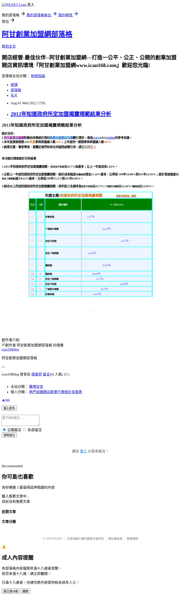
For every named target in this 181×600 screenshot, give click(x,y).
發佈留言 (9, 435)
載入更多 (9, 408)
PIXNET (57, 538)
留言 (46, 374)
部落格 (16, 90)
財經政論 (38, 76)
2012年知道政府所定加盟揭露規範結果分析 (61, 114)
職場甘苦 (36, 387)
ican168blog (10, 349)
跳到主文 (9, 46)
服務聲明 (132, 538)
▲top (6, 400)
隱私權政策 (115, 538)
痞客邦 (36, 374)
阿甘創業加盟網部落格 (37, 34)
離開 (25, 591)
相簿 (14, 85)
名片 (14, 95)
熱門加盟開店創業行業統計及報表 (55, 392)
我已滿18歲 (11, 591)
